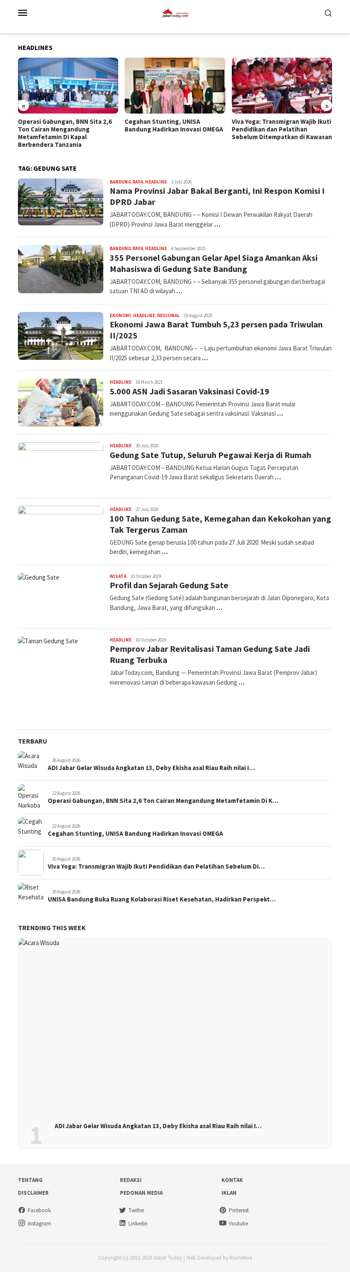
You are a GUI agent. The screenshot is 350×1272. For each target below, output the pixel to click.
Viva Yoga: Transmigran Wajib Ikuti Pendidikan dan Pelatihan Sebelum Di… (156, 866)
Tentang (30, 1180)
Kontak (232, 1180)
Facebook (39, 1210)
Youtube (238, 1223)
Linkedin (138, 1223)
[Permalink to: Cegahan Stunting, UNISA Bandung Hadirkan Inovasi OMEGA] (175, 86)
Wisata (118, 576)
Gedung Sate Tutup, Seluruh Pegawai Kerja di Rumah (210, 454)
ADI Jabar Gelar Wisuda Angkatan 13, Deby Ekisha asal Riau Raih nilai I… (151, 768)
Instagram (39, 1223)
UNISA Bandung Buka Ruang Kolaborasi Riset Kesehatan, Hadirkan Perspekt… (162, 899)
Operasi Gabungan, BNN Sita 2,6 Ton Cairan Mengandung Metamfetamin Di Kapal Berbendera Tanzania (65, 133)
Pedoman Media (141, 1192)
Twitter (136, 1210)
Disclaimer (33, 1192)
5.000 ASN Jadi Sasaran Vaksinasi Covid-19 (189, 391)
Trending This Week (52, 927)
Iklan (229, 1192)
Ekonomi (120, 315)
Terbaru (32, 741)
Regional (168, 315)
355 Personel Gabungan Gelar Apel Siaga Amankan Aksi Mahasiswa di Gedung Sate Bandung (214, 263)
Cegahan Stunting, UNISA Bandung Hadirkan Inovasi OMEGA (174, 125)
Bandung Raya (126, 182)
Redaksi (131, 1180)
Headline (156, 182)
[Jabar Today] (175, 12)
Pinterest (239, 1210)
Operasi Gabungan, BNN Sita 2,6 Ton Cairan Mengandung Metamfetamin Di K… (163, 801)
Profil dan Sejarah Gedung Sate (169, 585)
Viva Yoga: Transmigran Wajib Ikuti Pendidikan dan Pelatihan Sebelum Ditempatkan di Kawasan (282, 129)
